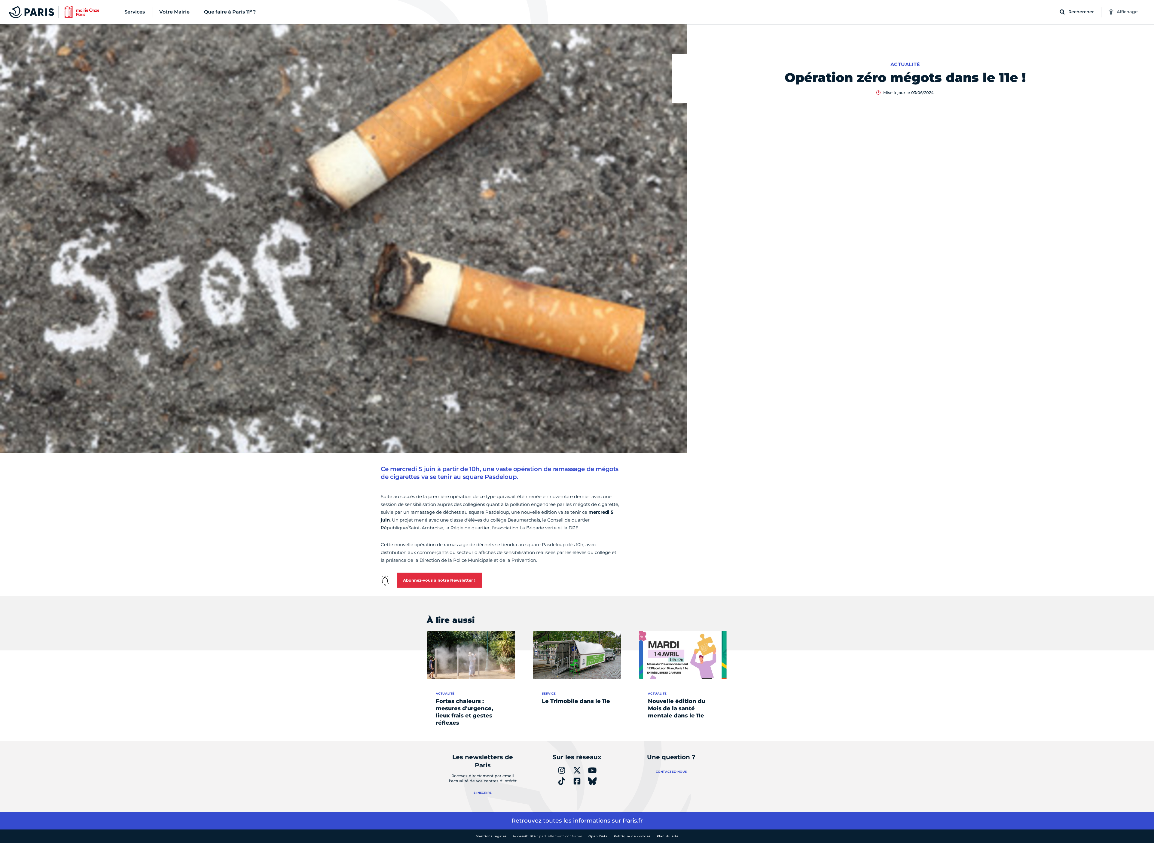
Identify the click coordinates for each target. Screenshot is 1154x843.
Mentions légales (491, 836)
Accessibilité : (547, 836)
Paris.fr (633, 820)
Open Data (598, 836)
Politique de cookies (632, 836)
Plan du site (668, 836)
